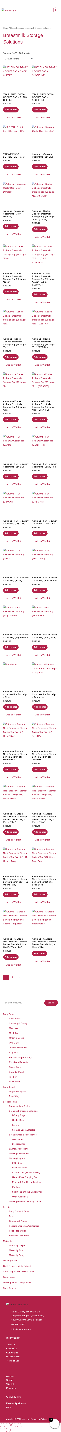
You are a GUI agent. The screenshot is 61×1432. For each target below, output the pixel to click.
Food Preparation (17, 1231)
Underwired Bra (20, 1197)
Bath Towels (15, 1018)
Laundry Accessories (19, 1149)
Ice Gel (15, 1125)
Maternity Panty (17, 1255)
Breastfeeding (10, 1102)
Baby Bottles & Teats (19, 1211)
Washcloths (14, 1081)
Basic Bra (17, 1163)
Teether (13, 1077)
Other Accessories (18, 1048)
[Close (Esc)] (19, 1425)
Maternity (7, 1241)
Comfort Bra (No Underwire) (26, 1172)
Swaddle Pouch (16, 1072)
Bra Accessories (20, 1167)
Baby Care (8, 1014)
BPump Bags (18, 1115)
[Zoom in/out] (2, 1425)
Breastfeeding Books (19, 1106)
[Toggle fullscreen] (8, 1425)
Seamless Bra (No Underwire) (27, 1192)
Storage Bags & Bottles (23, 1130)
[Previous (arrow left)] (2, 1430)
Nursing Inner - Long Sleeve (17, 1283)
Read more (39, 953)
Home (5, 28)
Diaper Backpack (17, 1091)
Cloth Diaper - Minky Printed (17, 1266)
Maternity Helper (17, 1245)
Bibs (11, 1216)
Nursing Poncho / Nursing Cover (25, 1201)
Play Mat (13, 1052)
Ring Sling (14, 1096)
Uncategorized (10, 1260)
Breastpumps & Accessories (23, 1135)
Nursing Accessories (19, 1154)
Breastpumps (18, 1144)
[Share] (13, 1425)
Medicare (13, 1028)
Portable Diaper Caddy (20, 1057)
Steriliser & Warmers (19, 1236)
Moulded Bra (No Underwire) (26, 1182)
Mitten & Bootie (16, 1038)
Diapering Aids (10, 1277)
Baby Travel (9, 1087)
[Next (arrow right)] (8, 1430)
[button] (37, 11)
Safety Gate (15, 1067)
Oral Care (14, 1043)
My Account (13, 1369)
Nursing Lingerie (17, 1158)
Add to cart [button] (11, 110)
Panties (16, 1187)
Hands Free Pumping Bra (24, 1177)
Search (51, 1003)
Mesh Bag (14, 1033)
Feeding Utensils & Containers (24, 1226)
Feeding (7, 1207)
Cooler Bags (18, 1120)
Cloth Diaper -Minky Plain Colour (19, 1271)
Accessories (18, 1139)
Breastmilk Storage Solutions (23, 1111)
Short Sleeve (9, 1288)
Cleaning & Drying (18, 1023)
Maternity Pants (17, 1250)
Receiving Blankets (18, 1062)
